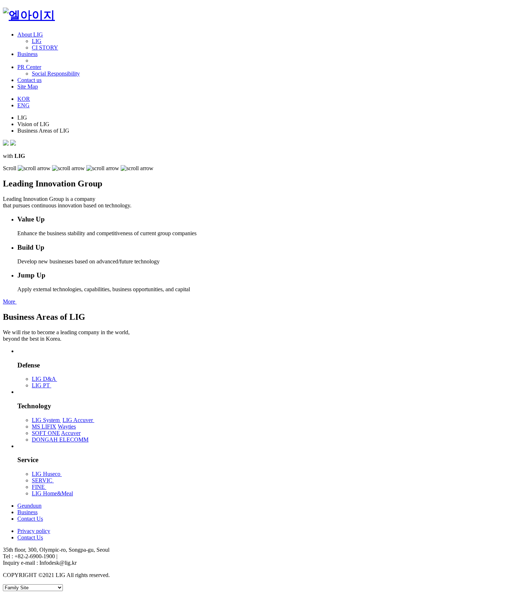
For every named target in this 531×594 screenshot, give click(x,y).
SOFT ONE (46, 433)
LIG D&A (44, 379)
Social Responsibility (56, 73)
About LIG (30, 34)
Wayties (67, 426)
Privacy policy (33, 531)
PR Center (29, 67)
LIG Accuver (78, 420)
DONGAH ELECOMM (60, 439)
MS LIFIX (44, 426)
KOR (23, 99)
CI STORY (45, 47)
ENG (23, 105)
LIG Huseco (47, 474)
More (10, 301)
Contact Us (30, 537)
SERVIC (43, 480)
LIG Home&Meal (52, 493)
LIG (37, 41)
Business (27, 54)
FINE (39, 487)
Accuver (71, 433)
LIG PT (41, 385)
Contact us (29, 80)
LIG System (46, 420)
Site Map (27, 86)
